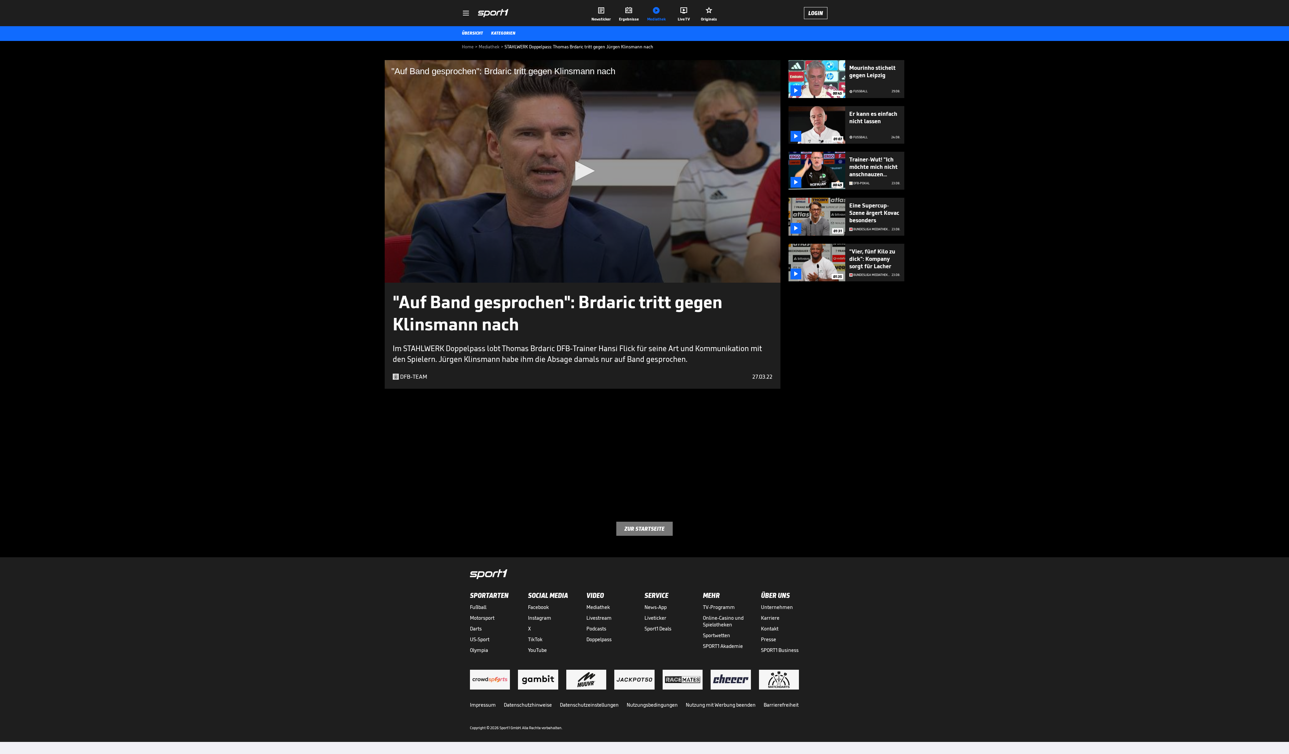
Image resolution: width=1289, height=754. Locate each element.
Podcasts (596, 628)
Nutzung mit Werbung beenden (721, 705)
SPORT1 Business (780, 650)
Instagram (539, 618)
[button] (583, 171)
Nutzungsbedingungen (652, 705)
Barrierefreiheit (781, 705)
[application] (582, 171)
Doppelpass (599, 639)
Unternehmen (777, 607)
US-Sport (479, 639)
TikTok (535, 639)
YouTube (537, 650)
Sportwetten (716, 635)
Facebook (538, 607)
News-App (655, 607)
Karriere (770, 618)
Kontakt (769, 628)
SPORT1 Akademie (723, 646)
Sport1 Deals (657, 628)
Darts (476, 628)
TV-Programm (719, 607)
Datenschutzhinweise (528, 705)
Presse (768, 639)
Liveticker (655, 618)
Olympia (479, 650)
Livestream (599, 618)
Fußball (478, 607)
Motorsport (482, 618)
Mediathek (598, 607)
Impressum (483, 705)
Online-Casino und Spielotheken (723, 621)
